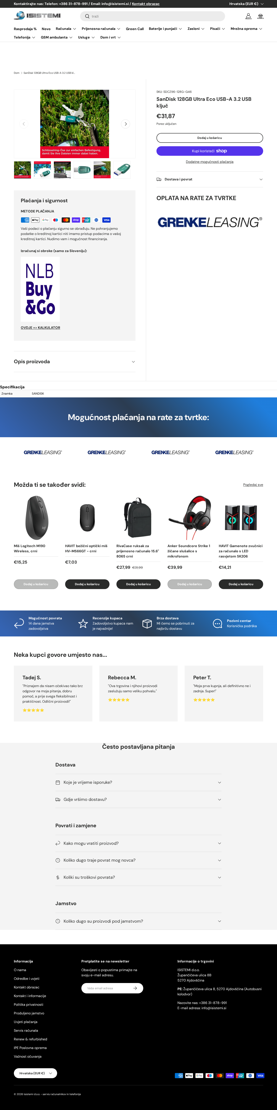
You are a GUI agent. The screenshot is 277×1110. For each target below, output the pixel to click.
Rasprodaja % (25, 29)
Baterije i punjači (163, 28)
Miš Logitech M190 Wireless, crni (29, 548)
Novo (46, 29)
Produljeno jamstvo (29, 1013)
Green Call (135, 29)
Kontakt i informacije (30, 996)
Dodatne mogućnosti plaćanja (210, 161)
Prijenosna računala (98, 28)
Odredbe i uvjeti (26, 978)
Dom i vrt (108, 37)
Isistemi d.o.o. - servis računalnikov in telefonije (52, 1094)
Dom (16, 73)
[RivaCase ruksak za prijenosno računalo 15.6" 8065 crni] (138, 518)
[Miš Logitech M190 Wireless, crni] (36, 518)
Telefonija (22, 37)
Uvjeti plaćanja (25, 1022)
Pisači (215, 28)
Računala (63, 28)
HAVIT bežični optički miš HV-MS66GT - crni (86, 548)
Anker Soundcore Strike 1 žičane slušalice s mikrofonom (188, 551)
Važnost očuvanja (28, 1056)
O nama (20, 970)
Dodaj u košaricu (209, 138)
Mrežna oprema (244, 28)
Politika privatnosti (28, 1004)
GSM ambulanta (54, 37)
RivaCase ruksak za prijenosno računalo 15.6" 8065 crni (137, 551)
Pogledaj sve (253, 484)
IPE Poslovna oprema (30, 1048)
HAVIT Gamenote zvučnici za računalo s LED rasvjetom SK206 (241, 551)
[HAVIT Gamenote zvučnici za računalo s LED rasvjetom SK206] (241, 518)
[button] (260, 16)
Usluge (84, 37)
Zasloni (194, 28)
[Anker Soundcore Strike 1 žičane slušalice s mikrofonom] (189, 518)
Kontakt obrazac (26, 987)
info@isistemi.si (213, 1008)
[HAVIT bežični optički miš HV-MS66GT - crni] (87, 518)
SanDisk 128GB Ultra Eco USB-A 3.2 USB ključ (50, 73)
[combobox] (152, 16)
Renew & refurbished (30, 1039)
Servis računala (26, 1030)
